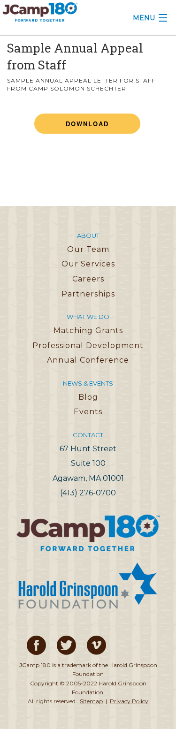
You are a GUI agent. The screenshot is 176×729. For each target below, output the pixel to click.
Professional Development (88, 345)
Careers (88, 278)
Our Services (88, 263)
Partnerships (88, 293)
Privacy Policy (129, 701)
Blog (88, 397)
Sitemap (91, 701)
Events (88, 411)
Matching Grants (88, 330)
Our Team (88, 249)
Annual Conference (88, 360)
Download (87, 123)
